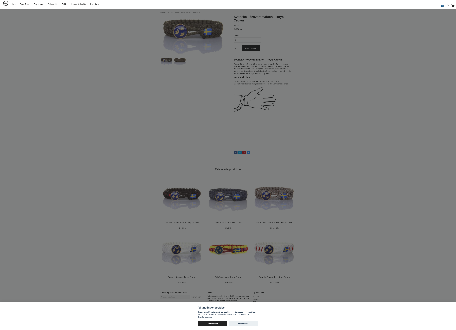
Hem (14, 4)
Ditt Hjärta (94, 4)
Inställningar (243, 324)
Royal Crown (25, 4)
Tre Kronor (38, 4)
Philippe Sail (52, 4)
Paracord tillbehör (78, 4)
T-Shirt (64, 4)
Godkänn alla (213, 324)
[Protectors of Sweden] (7, 3)
